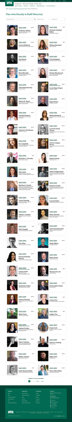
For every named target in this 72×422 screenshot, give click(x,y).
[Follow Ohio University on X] (61, 416)
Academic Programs (11, 397)
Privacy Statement (33, 412)
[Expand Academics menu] (28, 5)
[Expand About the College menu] (22, 5)
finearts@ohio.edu (54, 402)
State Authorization (39, 412)
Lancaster (38, 399)
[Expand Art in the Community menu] (55, 5)
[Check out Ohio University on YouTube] (59, 416)
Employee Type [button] (40, 19)
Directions (53, 400)
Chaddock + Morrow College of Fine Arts (28, 4)
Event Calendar (25, 393)
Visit (9, 400)
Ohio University (12, 415)
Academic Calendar (25, 395)
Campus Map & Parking (12, 402)
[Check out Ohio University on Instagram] (56, 416)
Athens (37, 393)
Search (64, 1)
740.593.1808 (53, 403)
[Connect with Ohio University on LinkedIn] (57, 416)
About (26, 8)
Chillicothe (38, 395)
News (23, 397)
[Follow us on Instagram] (52, 408)
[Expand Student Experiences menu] (45, 5)
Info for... (42, 1)
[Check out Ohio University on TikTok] (62, 416)
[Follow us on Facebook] (51, 408)
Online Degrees (11, 399)
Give (59, 1)
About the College (18, 6)
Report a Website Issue (26, 402)
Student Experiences (40, 6)
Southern (37, 400)
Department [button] (54, 19)
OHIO (7, 8)
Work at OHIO (24, 400)
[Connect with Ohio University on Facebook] (54, 416)
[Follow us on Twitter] (54, 408)
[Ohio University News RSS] (64, 416)
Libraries (23, 399)
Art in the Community (51, 6)
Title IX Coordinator (46, 412)
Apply (55, 1)
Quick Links (49, 1)
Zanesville (38, 402)
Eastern (37, 397)
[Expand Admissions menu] (35, 5)
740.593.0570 (54, 405)
